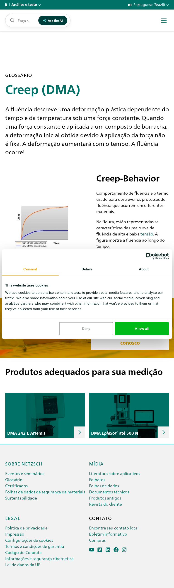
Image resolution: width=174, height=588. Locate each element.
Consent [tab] (30, 269)
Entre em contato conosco (130, 340)
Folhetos (97, 479)
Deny (86, 328)
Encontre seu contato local (114, 528)
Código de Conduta (23, 552)
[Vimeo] (99, 549)
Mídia (96, 463)
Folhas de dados (104, 485)
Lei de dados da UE (22, 564)
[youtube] (91, 549)
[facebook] (116, 549)
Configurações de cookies (29, 540)
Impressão (14, 534)
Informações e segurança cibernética (39, 558)
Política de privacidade (26, 528)
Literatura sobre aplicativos (114, 473)
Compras (97, 540)
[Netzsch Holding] (7, 4)
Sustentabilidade (21, 498)
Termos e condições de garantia (34, 546)
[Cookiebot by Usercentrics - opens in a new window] (149, 256)
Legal (12, 518)
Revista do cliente (105, 504)
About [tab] (144, 269)
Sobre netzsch (23, 463)
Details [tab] (87, 269)
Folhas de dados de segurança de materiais (45, 492)
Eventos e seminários (24, 473)
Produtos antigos (105, 498)
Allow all (142, 328)
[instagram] (124, 549)
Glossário (13, 479)
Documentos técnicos (109, 492)
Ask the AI (55, 20)
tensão (146, 234)
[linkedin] (108, 549)
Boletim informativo (108, 534)
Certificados (16, 485)
